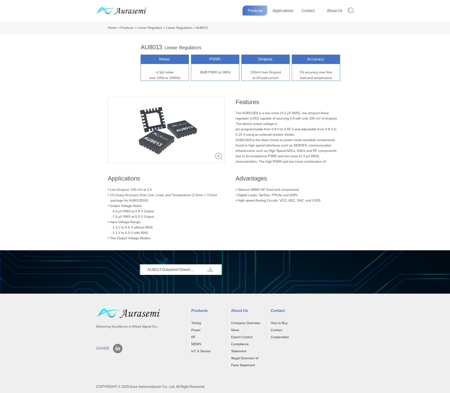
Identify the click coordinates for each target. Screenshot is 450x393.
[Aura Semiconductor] (125, 11)
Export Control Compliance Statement (241, 344)
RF (193, 337)
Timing (196, 323)
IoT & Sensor (201, 351)
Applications (283, 11)
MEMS (196, 344)
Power (196, 330)
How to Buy (279, 323)
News (235, 330)
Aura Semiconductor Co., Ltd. (152, 387)
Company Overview (245, 323)
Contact (308, 11)
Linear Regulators (179, 28)
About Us (334, 11)
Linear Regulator (149, 28)
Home (112, 28)
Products (255, 11)
